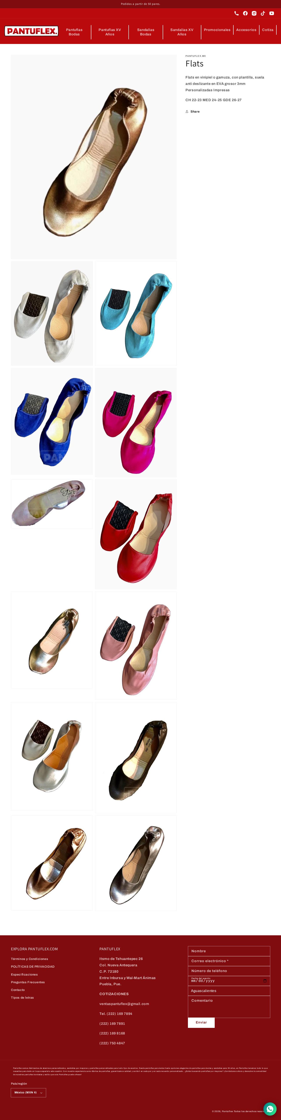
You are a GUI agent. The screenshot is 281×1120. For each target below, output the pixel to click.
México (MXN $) (25, 1092)
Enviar (201, 1022)
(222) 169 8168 (112, 1033)
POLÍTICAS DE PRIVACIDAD (33, 966)
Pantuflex (227, 1111)
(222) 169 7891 (112, 1023)
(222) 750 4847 (112, 1043)
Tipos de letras (22, 997)
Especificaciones (24, 974)
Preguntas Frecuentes (28, 982)
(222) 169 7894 (119, 1014)
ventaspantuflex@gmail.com (124, 1004)
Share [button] (195, 111)
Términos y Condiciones (29, 959)
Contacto (18, 990)
